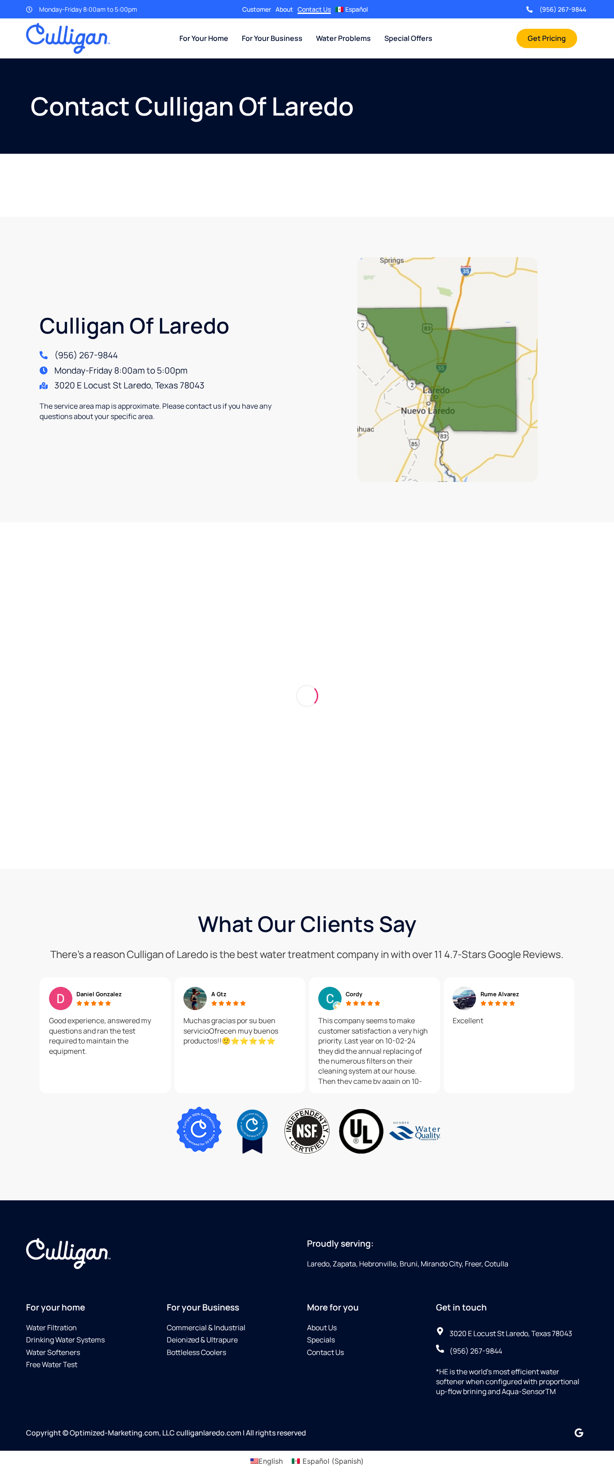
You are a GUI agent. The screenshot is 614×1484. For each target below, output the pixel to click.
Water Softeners (53, 1352)
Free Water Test (51, 1364)
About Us (322, 1327)
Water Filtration (51, 1327)
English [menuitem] (270, 1460)
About (284, 9)
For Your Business (272, 38)
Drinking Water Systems (65, 1340)
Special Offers (408, 38)
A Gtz (219, 994)
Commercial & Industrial (206, 1327)
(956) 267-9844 (562, 9)
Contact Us (314, 9)
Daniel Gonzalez (99, 994)
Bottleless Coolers (196, 1352)
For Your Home (203, 38)
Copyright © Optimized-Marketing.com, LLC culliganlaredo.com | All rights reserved (166, 1433)
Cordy (354, 994)
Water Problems (343, 38)
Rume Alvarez (500, 994)
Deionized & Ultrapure (202, 1340)
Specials (321, 1340)
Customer (256, 9)
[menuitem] (351, 9)
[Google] (579, 1433)
